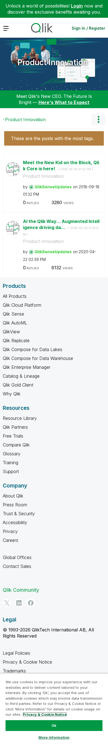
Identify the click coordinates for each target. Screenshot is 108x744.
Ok (54, 725)
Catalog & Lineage (21, 376)
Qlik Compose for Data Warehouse (38, 358)
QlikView (11, 331)
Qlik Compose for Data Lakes (32, 349)
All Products (15, 296)
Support (11, 471)
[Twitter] (7, 603)
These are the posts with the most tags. (52, 138)
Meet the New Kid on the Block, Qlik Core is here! (61, 166)
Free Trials (13, 436)
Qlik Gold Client (18, 385)
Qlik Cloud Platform (22, 305)
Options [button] (98, 119)
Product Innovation (52, 62)
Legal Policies (16, 653)
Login (77, 6)
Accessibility (15, 522)
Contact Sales (17, 566)
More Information (54, 737)
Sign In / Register (88, 28)
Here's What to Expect (63, 102)
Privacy (10, 531)
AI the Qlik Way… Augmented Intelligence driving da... (61, 227)
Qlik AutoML (15, 323)
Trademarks (14, 671)
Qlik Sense (13, 314)
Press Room (15, 504)
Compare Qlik (16, 445)
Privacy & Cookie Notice (27, 662)
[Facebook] (31, 603)
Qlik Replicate (16, 340)
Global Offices (17, 557)
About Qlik (13, 496)
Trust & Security (19, 513)
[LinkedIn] (19, 603)
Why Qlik (11, 394)
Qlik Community (21, 590)
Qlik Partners (15, 427)
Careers (10, 540)
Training (10, 462)
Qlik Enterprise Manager (26, 367)
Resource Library (20, 418)
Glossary (11, 453)
